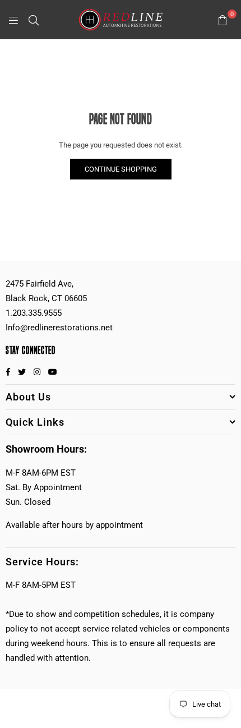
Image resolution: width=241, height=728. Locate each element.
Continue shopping (121, 169)
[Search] (34, 19)
